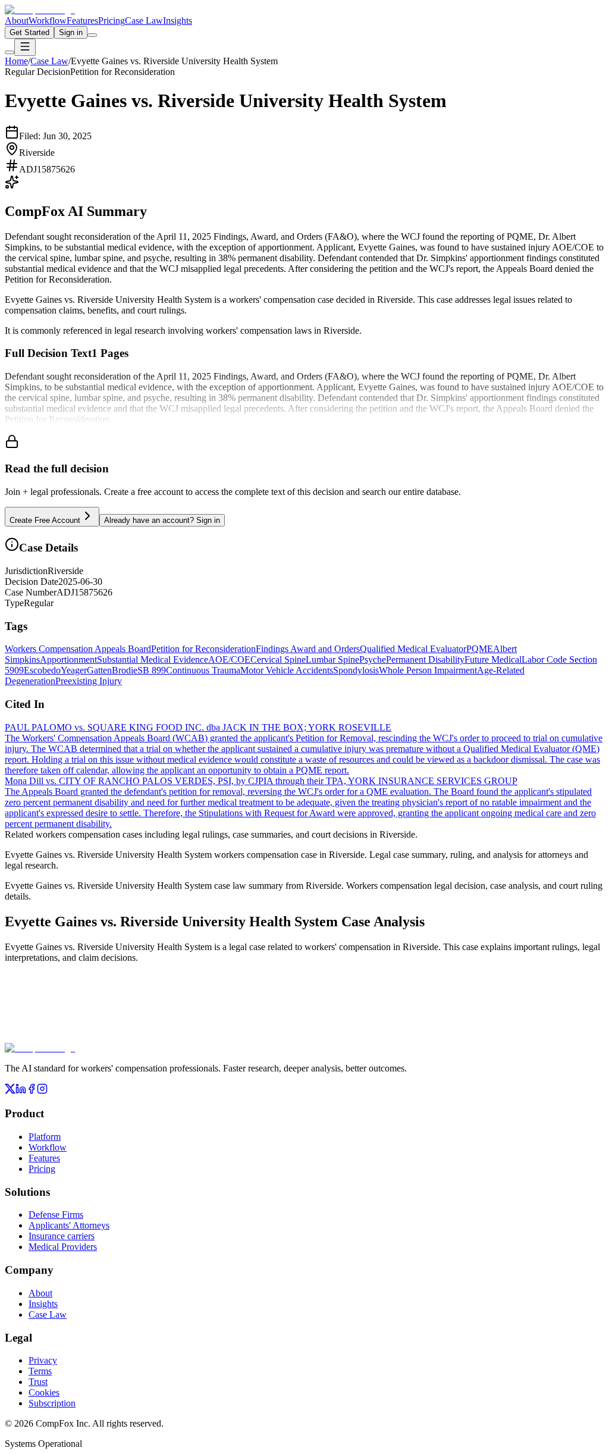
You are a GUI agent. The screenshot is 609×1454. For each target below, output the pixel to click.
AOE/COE (229, 659)
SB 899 (151, 670)
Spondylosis (356, 670)
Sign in (71, 32)
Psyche (372, 659)
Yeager (74, 670)
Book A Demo (136, 1035)
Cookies (44, 1392)
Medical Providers (63, 1247)
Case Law (144, 20)
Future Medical (493, 659)
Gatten (99, 670)
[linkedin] (20, 1091)
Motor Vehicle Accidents (286, 670)
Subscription (52, 1403)
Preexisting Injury (88, 681)
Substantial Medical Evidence (152, 659)
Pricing (111, 20)
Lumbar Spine (332, 659)
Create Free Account (45, 520)
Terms (40, 1371)
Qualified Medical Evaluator (413, 649)
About (17, 20)
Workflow (48, 20)
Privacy (43, 1360)
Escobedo (42, 670)
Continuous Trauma (203, 670)
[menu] (25, 47)
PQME (479, 649)
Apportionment (68, 659)
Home (16, 61)
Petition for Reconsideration (203, 649)
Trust (38, 1382)
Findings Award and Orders (308, 649)
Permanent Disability (425, 659)
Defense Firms (56, 1214)
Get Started (29, 32)
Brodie (124, 670)
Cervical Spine (278, 659)
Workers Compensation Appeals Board (78, 649)
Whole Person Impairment (428, 670)
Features (82, 20)
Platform (45, 1137)
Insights (177, 20)
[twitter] (10, 1091)
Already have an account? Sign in (162, 520)
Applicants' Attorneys (69, 1225)
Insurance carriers (62, 1236)
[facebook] (31, 1091)
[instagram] (42, 1091)
